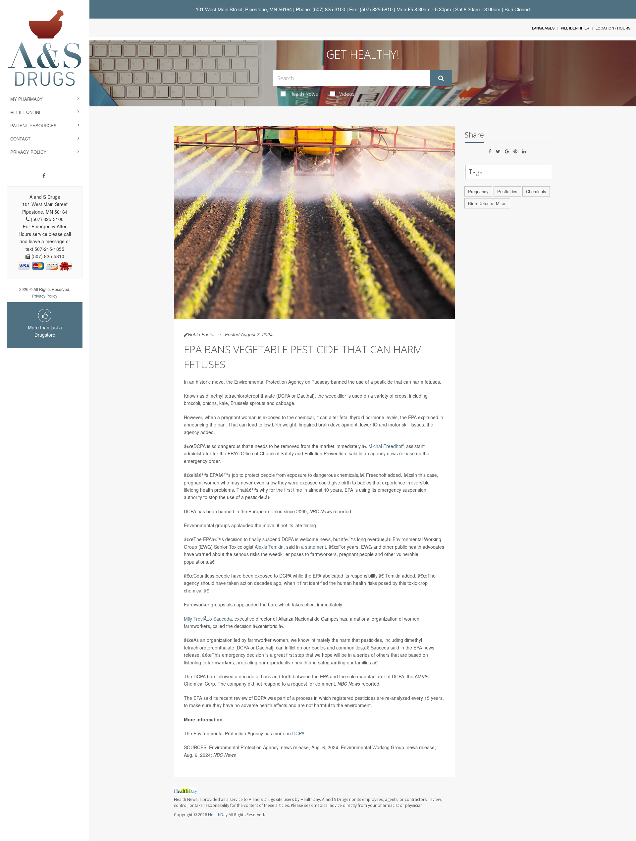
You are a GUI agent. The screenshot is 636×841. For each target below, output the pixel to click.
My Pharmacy (26, 99)
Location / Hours (613, 27)
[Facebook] (43, 175)
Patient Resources (33, 125)
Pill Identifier (575, 27)
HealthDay (218, 814)
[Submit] (441, 78)
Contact (20, 139)
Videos (347, 93)
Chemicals (536, 191)
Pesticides (507, 191)
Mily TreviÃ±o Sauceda (208, 618)
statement (315, 546)
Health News (304, 93)
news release (401, 453)
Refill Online (26, 112)
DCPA (298, 733)
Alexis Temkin (269, 546)
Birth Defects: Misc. (487, 203)
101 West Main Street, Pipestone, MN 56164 (244, 9)
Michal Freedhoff (385, 446)
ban (222, 424)
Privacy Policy (28, 152)
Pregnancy (478, 191)
